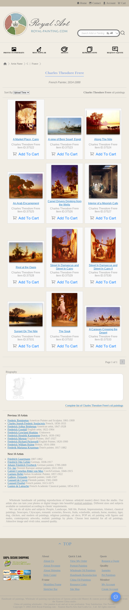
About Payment (52, 565)
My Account (108, 584)
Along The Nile (103, 139)
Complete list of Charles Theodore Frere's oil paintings (94, 405)
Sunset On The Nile (26, 331)
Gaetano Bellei (15, 474)
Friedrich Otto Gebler (19, 462)
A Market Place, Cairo (26, 139)
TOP (66, 543)
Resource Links (78, 584)
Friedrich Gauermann (19, 459)
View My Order (78, 561)
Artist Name (17, 63)
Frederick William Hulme (21, 444)
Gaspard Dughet (16, 483)
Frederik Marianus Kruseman (23, 447)
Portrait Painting (78, 565)
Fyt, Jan (12, 468)
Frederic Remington (18, 420)
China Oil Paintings (80, 579)
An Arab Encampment (26, 203)
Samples (106, 570)
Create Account (110, 589)
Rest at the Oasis (26, 267)
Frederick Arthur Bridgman (22, 426)
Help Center (50, 575)
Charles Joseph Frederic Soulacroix (26, 423)
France (35, 63)
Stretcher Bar (50, 589)
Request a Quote (110, 561)
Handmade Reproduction (83, 575)
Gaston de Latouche (18, 486)
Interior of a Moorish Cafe (103, 203)
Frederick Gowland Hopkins (23, 432)
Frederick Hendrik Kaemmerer (24, 435)
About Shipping (52, 570)
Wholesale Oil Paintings (83, 570)
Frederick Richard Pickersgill (23, 441)
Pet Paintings (108, 575)
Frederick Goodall (17, 429)
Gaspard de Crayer (18, 480)
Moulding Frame (52, 584)
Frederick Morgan (17, 438)
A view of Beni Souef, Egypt (64, 139)
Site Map (75, 589)
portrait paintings (83, 503)
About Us (49, 561)
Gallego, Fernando (17, 477)
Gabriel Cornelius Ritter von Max (25, 471)
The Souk (64, 331)
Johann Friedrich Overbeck (22, 465)
